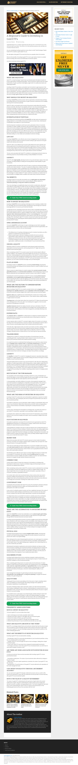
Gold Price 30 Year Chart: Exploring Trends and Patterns (41, 706)
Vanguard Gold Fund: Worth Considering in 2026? (26, 706)
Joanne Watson (11, 42)
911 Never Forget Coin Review (62, 41)
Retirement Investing (67, 2)
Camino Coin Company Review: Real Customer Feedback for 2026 (12, 706)
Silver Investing (53, 2)
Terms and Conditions (10, 750)
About (6, 745)
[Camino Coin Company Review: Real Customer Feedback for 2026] (13, 698)
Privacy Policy (8, 748)
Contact (7, 746)
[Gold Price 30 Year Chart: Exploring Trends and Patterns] (41, 698)
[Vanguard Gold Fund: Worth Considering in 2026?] (27, 698)
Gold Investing (41, 2)
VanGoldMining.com (8, 755)
